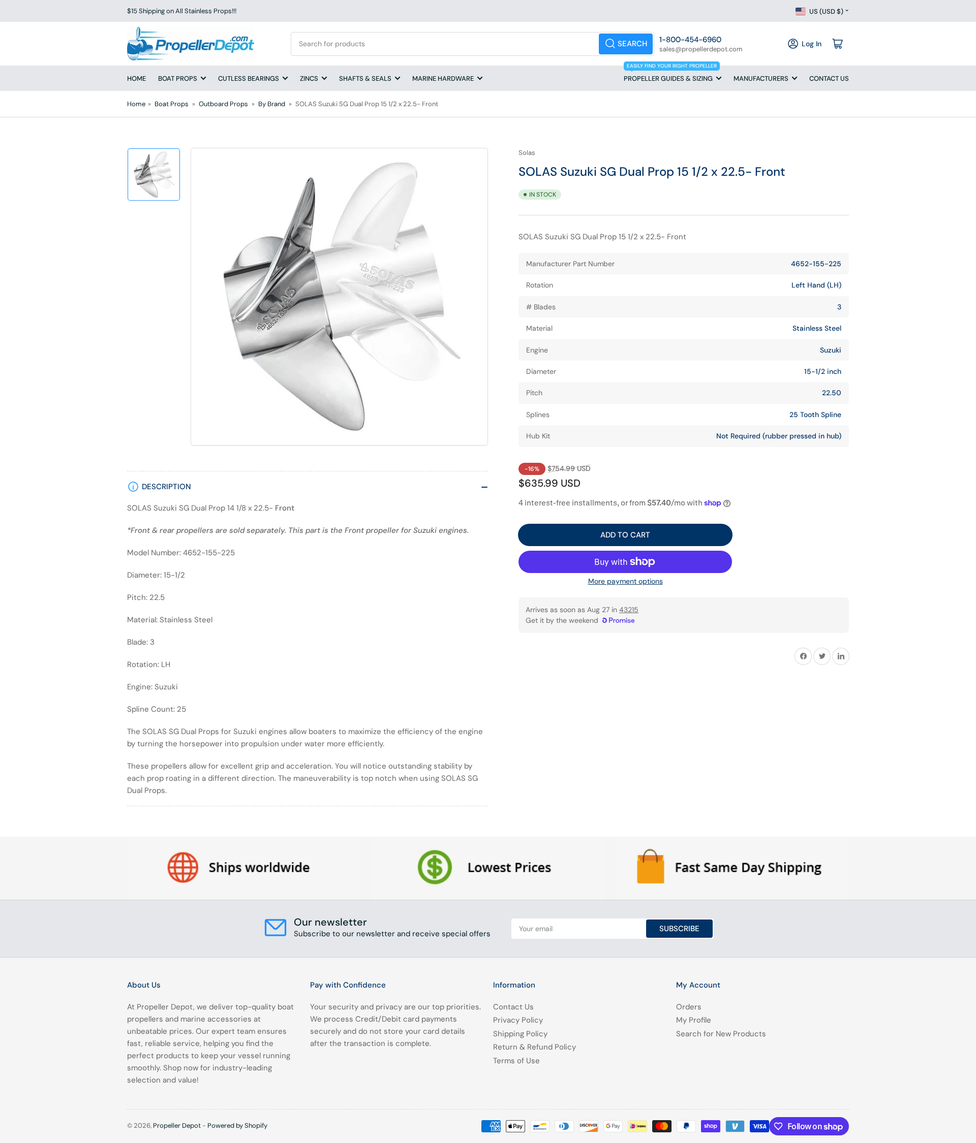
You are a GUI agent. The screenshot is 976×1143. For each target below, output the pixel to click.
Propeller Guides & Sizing (670, 74)
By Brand (271, 104)
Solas (526, 152)
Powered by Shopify (237, 1125)
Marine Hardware (443, 78)
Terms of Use (516, 1061)
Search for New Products (721, 1034)
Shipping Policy (520, 1034)
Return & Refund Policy (534, 1047)
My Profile (693, 1020)
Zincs (309, 78)
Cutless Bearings (248, 78)
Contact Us (829, 78)
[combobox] (472, 44)
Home (136, 78)
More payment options (625, 581)
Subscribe (679, 929)
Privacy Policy (518, 1020)
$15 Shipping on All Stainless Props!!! (181, 11)
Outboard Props (223, 104)
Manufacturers (761, 78)
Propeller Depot (177, 1125)
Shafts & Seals (365, 78)
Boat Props (177, 78)
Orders (689, 1007)
